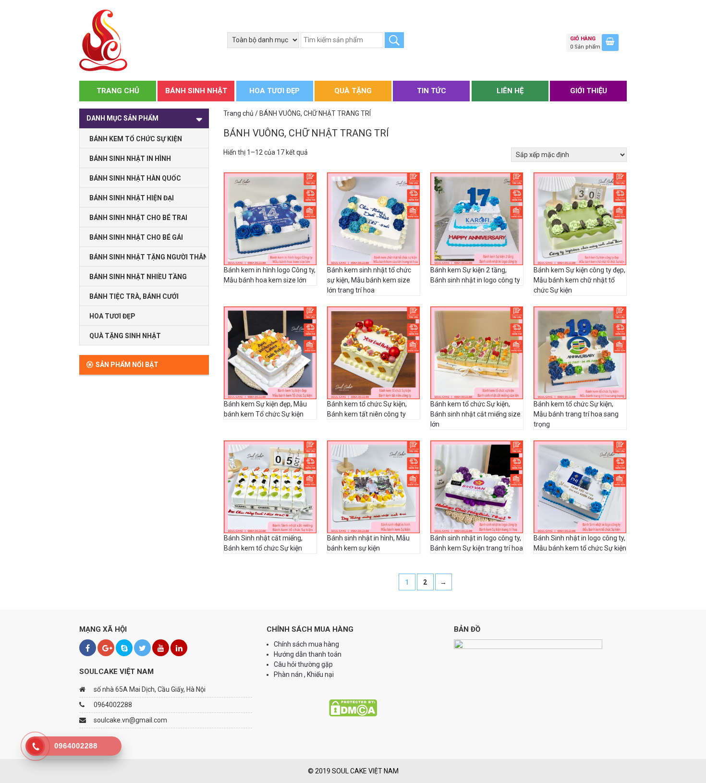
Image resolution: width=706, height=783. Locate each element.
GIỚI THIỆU (588, 90)
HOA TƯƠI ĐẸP (274, 90)
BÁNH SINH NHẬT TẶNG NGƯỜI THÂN (147, 257)
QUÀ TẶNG (353, 90)
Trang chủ (238, 113)
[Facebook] (87, 647)
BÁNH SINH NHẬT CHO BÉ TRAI (138, 217)
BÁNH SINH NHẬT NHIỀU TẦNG (138, 277)
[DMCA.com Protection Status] (353, 707)
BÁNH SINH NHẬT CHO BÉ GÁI (136, 237)
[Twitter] (142, 647)
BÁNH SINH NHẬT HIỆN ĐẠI (131, 198)
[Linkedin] (178, 647)
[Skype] (124, 647)
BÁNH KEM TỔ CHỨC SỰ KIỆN (135, 139)
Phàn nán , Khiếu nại (304, 674)
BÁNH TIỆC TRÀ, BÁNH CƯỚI (134, 296)
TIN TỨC (431, 90)
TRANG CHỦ (118, 90)
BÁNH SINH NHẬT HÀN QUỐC (135, 178)
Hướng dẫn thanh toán (308, 654)
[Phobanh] (103, 40)
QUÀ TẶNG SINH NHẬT (125, 336)
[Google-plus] (105, 647)
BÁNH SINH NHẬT (196, 90)
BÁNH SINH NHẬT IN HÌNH (130, 158)
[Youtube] (160, 647)
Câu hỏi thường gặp (303, 664)
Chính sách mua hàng (306, 644)
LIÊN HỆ (510, 90)
